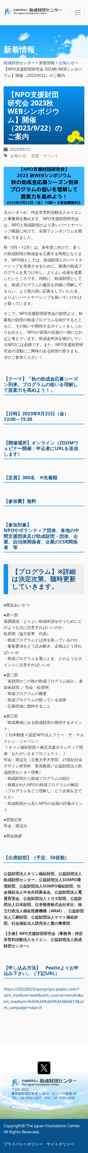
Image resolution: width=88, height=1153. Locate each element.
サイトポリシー (60, 1144)
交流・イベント (44, 155)
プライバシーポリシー (23, 1144)
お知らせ (18, 155)
